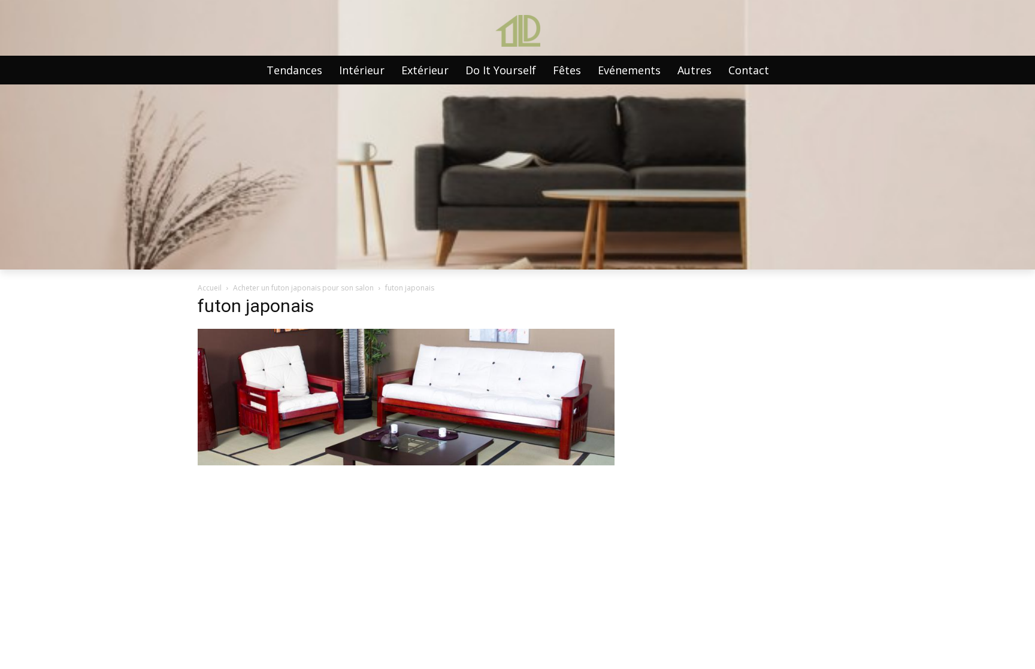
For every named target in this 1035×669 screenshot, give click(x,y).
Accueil (210, 288)
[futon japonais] (406, 462)
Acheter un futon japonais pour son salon (303, 288)
